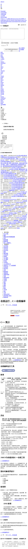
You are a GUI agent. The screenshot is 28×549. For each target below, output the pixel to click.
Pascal (2, 21)
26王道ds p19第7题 (17, 181)
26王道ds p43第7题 (16, 167)
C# (25, 18)
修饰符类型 (6, 277)
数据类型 (5, 271)
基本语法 (5, 268)
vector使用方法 (7, 264)
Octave (2, 102)
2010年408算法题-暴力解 (18, 179)
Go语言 (8, 18)
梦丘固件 (17, 315)
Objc (2, 68)
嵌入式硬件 (22, 48)
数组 (4, 288)
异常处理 (5, 247)
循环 (4, 282)
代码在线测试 (6, 205)
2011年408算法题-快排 (17, 187)
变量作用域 (6, 274)
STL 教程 (5, 259)
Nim (19, 21)
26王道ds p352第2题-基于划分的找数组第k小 (14, 178)
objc (8, 20)
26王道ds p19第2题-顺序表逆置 (16, 182)
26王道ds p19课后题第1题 (17, 196)
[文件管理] (14, 6)
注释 (4, 270)
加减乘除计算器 (7, 210)
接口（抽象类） (7, 242)
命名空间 (5, 250)
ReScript (3, 99)
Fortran (5, 22)
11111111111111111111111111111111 (9, 199)
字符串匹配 (6, 200)
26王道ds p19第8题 (16, 188)
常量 (4, 276)
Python (2, 18)
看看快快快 (12, 190)
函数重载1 (16, 220)
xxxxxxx (13, 204)
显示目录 (3, 229)
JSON (2, 67)
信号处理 (5, 255)
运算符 (5, 280)
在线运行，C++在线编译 (9, 265)
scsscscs (5, 191)
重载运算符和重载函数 (9, 236)
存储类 (5, 279)
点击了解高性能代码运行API (11, 50)
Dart (20, 18)
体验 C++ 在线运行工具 (8, 370)
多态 (4, 238)
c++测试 (3, 211)
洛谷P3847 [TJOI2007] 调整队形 (14, 222)
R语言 (22, 18)
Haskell (16, 21)
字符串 (5, 289)
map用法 (5, 262)
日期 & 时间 (6, 294)
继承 (4, 235)
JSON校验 (3, 104)
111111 (25, 205)
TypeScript (3, 98)
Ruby (5, 20)
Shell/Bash (3, 63)
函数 (4, 285)
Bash (7, 21)
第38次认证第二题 (8, 214)
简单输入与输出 (13, 213)
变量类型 (5, 273)
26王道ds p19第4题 (21, 193)
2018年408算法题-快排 (17, 184)
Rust (17, 18)
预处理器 (5, 253)
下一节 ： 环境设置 (12, 305)
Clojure (2, 76)
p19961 (19, 211)
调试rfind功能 (12, 223)
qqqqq (2, 155)
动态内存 (5, 248)
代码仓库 (4, 139)
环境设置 (5, 267)
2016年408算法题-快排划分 (10, 176)
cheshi (4, 225)
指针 (4, 291)
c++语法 (13, 208)
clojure (19, 20)
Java (2, 54)
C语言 (2, 57)
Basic (2, 103)
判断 (4, 283)
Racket (24, 21)
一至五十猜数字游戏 (19, 207)
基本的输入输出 (7, 295)
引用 (4, 292)
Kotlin (2, 20)
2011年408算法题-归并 (9, 175)
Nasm (2, 22)
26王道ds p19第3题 (18, 194)
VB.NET (12, 20)
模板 (4, 251)
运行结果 (4, 136)
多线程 (5, 256)
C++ (5, 18)
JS (19, 51)
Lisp (21, 21)
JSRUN (2, 1)
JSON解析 (21, 49)
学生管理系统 (22, 219)
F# (9, 20)
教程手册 (4, 137)
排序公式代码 (19, 202)
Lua (25, 20)
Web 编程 (5, 258)
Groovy (23, 20)
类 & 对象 (5, 233)
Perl (5, 21)
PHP (11, 18)
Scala (13, 21)
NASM (2, 94)
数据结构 (5, 297)
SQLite (14, 18)
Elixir (2, 100)
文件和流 (5, 245)
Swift (16, 20)
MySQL (2, 91)
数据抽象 (5, 239)
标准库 (5, 261)
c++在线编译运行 (17, 359)
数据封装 (5, 241)
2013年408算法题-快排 (17, 185)
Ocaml (2, 89)
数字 (4, 286)
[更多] (18, 228)
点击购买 (12, 315)
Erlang (10, 21)
